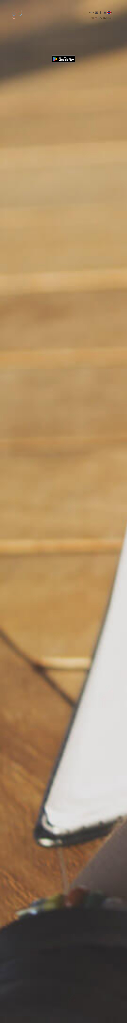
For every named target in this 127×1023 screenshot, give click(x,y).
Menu (91, 12)
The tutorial (97, 18)
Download (107, 18)
